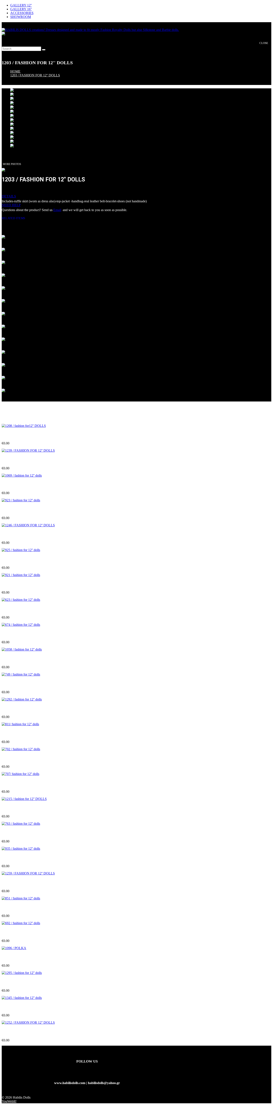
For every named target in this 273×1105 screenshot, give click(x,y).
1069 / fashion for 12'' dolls (21, 484)
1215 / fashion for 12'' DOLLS (23, 808)
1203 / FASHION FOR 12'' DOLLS (35, 75)
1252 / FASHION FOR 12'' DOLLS (27, 1032)
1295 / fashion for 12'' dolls (21, 982)
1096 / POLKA (12, 957)
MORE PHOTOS (12, 164)
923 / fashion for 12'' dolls (20, 509)
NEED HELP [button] (11, 205)
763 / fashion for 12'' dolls (20, 833)
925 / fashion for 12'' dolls (20, 559)
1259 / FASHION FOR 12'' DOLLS (27, 882)
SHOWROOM (20, 17)
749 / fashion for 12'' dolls (20, 683)
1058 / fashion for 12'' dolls (21, 659)
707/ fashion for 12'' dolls (20, 783)
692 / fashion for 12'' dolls (20, 932)
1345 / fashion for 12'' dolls (21, 1007)
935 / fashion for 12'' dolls (20, 858)
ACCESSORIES (21, 13)
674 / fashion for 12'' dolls (20, 634)
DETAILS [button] (9, 196)
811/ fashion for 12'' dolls (19, 733)
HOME (15, 71)
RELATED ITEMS (15, 218)
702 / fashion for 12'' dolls (20, 758)
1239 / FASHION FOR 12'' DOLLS (27, 459)
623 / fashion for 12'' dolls (20, 609)
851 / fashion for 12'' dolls (20, 907)
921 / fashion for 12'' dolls (20, 584)
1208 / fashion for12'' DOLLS (23, 435)
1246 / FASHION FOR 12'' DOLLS (27, 534)
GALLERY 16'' (21, 9)
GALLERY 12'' (21, 5)
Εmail (57, 210)
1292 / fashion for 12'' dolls (21, 708)
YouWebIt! (9, 1101)
